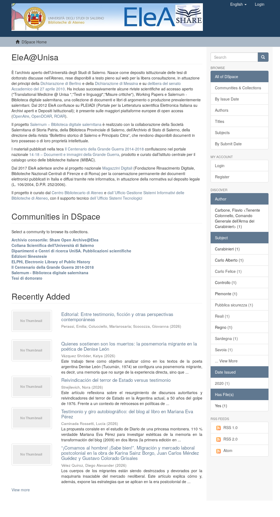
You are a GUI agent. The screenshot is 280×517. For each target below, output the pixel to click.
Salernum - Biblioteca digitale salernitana (49, 272)
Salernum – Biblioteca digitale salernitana (66, 124)
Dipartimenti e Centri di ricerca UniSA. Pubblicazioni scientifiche (71, 250)
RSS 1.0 (230, 427)
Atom (227, 450)
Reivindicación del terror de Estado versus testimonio (116, 379)
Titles (219, 121)
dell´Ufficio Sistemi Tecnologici (116, 198)
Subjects (222, 132)
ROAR (59, 116)
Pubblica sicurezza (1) (234, 305)
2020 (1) (222, 383)
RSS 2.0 (230, 439)
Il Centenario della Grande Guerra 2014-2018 (104, 149)
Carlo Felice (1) (228, 271)
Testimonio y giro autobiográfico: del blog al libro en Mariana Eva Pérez (127, 414)
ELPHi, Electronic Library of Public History (50, 261)
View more (20, 489)
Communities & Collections (238, 87)
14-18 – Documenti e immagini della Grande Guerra (74, 154)
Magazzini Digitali (117, 168)
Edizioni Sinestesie (29, 256)
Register (222, 176)
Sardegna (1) (226, 338)
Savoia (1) (224, 349)
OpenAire (21, 116)
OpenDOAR (41, 116)
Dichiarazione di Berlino (61, 83)
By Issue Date (227, 99)
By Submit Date (228, 143)
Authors (221, 110)
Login (219, 165)
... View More (226, 361)
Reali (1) (222, 316)
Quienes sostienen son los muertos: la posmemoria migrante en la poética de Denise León (129, 346)
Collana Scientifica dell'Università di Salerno (52, 245)
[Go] (263, 57)
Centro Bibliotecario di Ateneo (77, 192)
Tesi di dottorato (26, 278)
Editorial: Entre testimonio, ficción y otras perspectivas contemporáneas (117, 317)
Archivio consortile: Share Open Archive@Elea (54, 240)
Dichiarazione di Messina (116, 83)
